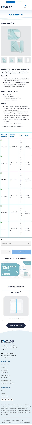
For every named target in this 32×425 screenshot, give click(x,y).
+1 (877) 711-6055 (11, 355)
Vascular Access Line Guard (16, 319)
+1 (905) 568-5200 (9, 357)
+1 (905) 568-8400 (8, 353)
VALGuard (16, 292)
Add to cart (21, 252)
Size (3, 239)
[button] (29, 7)
